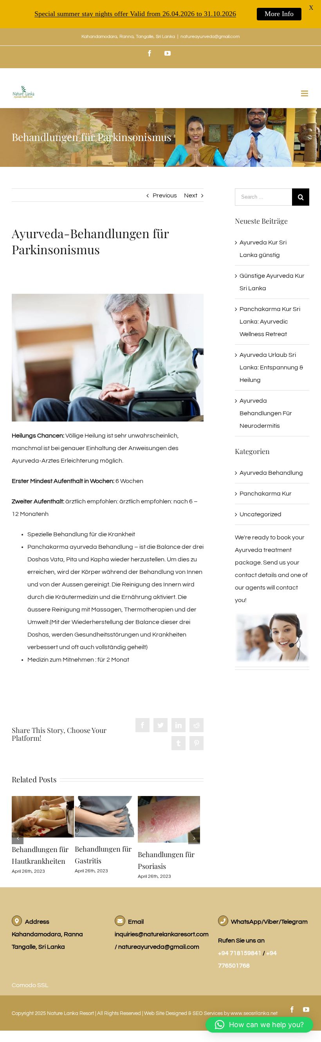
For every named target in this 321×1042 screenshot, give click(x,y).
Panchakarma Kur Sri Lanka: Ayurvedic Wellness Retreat (270, 321)
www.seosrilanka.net (254, 1014)
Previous (165, 195)
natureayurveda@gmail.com (210, 36)
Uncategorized (260, 514)
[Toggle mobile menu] (305, 93)
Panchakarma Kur (266, 493)
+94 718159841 (240, 953)
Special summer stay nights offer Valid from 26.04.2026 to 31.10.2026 (135, 14)
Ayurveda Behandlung (271, 473)
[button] (259, 1025)
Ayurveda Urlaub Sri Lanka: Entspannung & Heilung (271, 367)
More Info (279, 14)
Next (190, 195)
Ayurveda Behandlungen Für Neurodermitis (266, 413)
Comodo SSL (30, 985)
